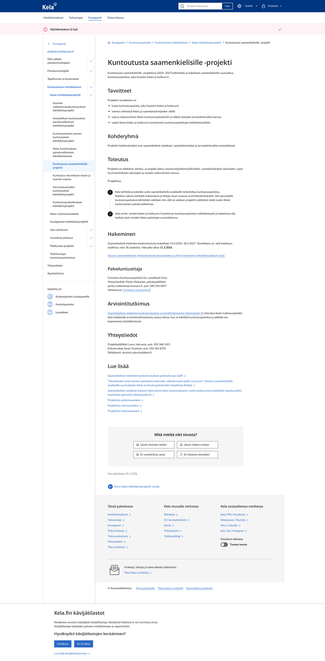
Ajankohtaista (55, 273)
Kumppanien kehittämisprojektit (69, 221)
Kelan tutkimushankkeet (64, 214)
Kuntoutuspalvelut (60, 51)
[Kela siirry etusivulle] (50, 6)
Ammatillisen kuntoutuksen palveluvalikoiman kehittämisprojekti (69, 122)
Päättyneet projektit (62, 246)
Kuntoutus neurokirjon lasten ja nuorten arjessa (71, 177)
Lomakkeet (62, 312)
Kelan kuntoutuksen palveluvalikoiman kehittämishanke (65, 152)
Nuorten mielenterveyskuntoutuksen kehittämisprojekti (69, 107)
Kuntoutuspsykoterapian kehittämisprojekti (67, 204)
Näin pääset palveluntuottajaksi (58, 61)
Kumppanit (59, 44)
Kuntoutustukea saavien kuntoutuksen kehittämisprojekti (67, 137)
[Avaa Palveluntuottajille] (91, 71)
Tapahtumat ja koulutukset (63, 79)
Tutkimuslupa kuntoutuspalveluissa (62, 256)
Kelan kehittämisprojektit (65, 95)
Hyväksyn (63, 644)
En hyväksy (83, 644)
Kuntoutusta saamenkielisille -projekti (71, 166)
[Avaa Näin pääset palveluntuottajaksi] (91, 61)
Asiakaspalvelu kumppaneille (72, 296)
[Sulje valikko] (91, 87)
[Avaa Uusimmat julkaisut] (91, 238)
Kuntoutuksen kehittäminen (64, 87)
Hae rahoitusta (59, 230)
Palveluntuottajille (58, 71)
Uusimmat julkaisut (61, 238)
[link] (53, 17)
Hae (227, 6)
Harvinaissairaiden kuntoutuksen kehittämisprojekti (64, 191)
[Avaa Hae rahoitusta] (91, 230)
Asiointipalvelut (65, 304)
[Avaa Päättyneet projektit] (91, 246)
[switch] (224, 544)
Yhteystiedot (55, 265)
